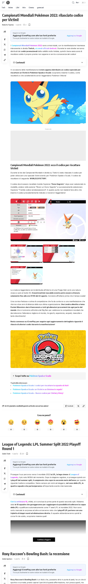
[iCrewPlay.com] (8, 2)
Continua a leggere (44, 540)
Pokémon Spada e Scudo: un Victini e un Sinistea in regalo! (37, 389)
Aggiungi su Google (74, 36)
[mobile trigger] (4, 2)
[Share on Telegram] (4, 54)
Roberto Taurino (8, 25)
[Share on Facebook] (4, 39)
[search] (73, 2)
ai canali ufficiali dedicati (45, 48)
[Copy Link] (4, 60)
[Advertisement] (48, 146)
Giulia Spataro (7, 559)
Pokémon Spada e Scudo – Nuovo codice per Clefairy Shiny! (38, 393)
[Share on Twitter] (4, 44)
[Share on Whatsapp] (4, 49)
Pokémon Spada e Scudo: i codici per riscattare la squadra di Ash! (41, 385)
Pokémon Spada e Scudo (40, 375)
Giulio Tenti (6, 454)
